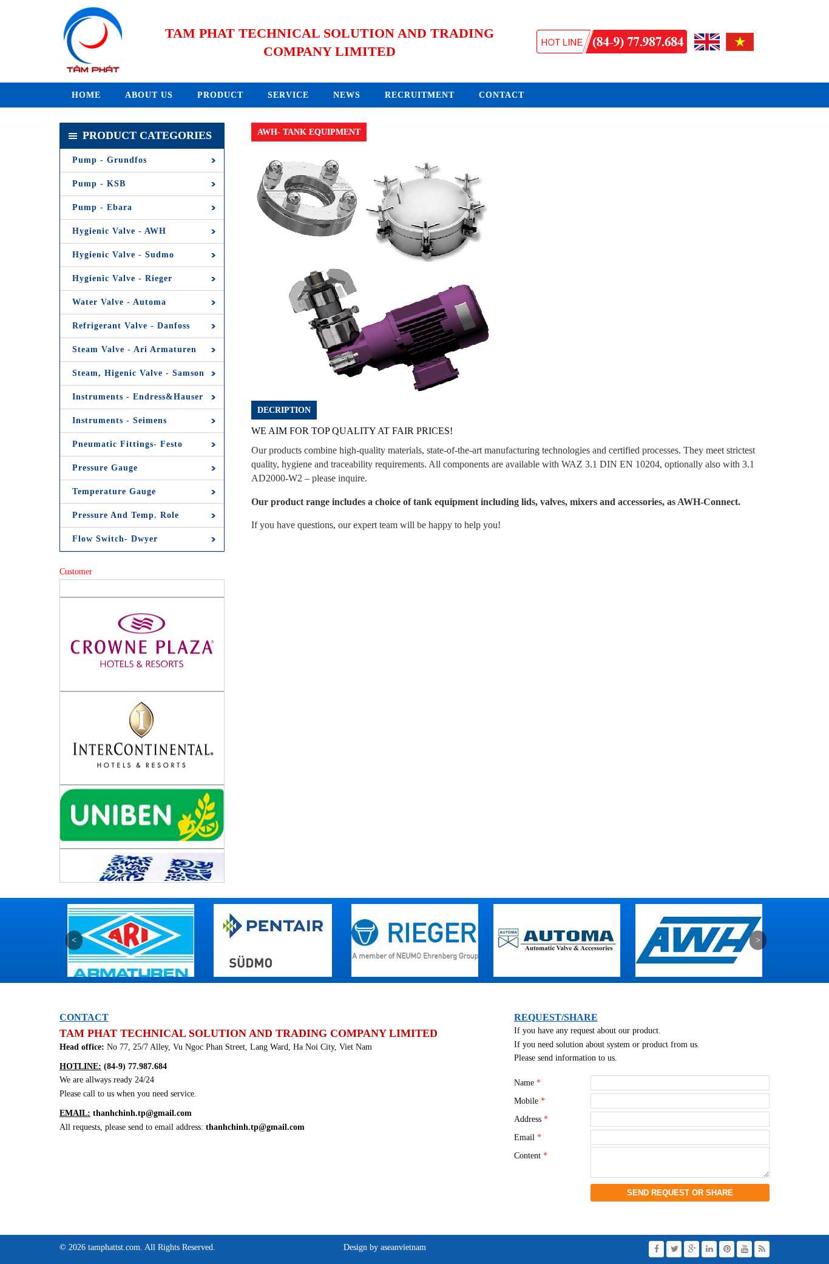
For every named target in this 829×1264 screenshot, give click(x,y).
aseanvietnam (402, 1247)
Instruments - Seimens (119, 420)
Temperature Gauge (114, 491)
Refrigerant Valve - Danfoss (131, 325)
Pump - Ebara (102, 207)
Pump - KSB (99, 183)
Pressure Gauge (105, 467)
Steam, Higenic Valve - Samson (138, 373)
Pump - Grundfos (109, 160)
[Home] (93, 71)
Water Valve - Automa (119, 302)
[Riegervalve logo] (272, 980)
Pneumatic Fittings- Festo (127, 444)
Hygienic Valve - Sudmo (123, 254)
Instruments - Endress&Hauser (137, 396)
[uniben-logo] (142, 793)
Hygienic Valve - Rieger (122, 278)
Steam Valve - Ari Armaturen (134, 349)
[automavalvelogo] (414, 980)
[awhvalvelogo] (556, 980)
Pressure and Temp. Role (125, 515)
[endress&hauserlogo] (698, 980)
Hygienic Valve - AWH (119, 231)
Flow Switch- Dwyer (115, 538)
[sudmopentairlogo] (131, 980)
